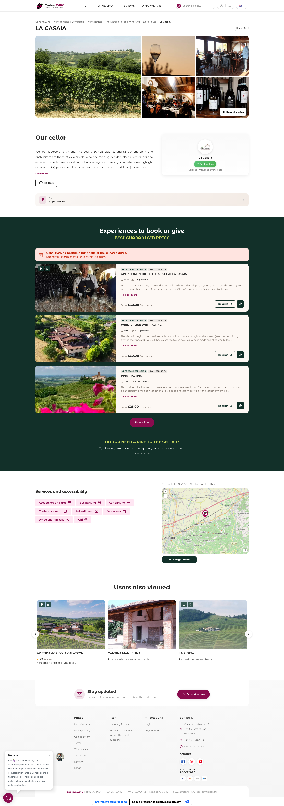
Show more (42, 173)
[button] (76, 288)
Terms (77, 743)
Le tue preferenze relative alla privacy (156, 801)
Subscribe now (193, 694)
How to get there (179, 559)
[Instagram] (191, 761)
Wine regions (61, 21)
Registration (152, 730)
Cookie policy (82, 736)
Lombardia (78, 21)
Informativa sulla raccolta (111, 801)
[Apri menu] (225, 6)
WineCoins (80, 755)
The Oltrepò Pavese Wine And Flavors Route (130, 21)
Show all (139, 422)
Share (241, 28)
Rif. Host (46, 183)
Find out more (129, 294)
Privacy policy (82, 730)
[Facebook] (183, 761)
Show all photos (233, 112)
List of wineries (83, 724)
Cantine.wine (43, 21)
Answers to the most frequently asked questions (121, 735)
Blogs (77, 767)
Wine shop (106, 5)
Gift (88, 5)
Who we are (152, 5)
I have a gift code (119, 724)
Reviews (128, 5)
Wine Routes (94, 21)
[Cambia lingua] (241, 6)
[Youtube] (200, 761)
